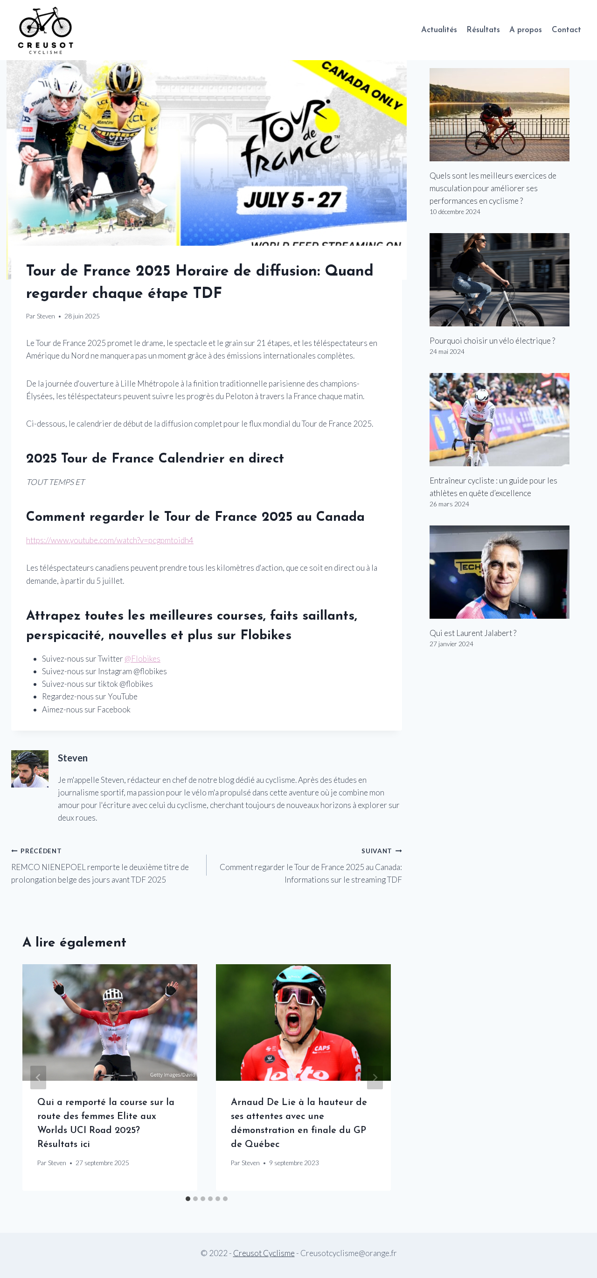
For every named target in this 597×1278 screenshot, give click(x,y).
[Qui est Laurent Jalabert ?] (508, 572)
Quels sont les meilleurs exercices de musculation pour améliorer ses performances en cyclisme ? (493, 188)
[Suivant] (375, 1078)
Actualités (439, 30)
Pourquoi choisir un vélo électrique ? (492, 340)
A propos (525, 30)
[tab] (188, 1198)
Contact (566, 30)
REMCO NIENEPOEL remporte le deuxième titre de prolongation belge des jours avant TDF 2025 (100, 865)
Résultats (483, 30)
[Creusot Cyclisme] (46, 30)
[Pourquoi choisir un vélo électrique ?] (508, 279)
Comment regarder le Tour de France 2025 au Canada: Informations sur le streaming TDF (311, 865)
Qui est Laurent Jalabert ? (473, 633)
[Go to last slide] (38, 1078)
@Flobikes (142, 658)
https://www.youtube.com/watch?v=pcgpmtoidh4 (110, 540)
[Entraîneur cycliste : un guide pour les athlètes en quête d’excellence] (508, 419)
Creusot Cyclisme (264, 1253)
